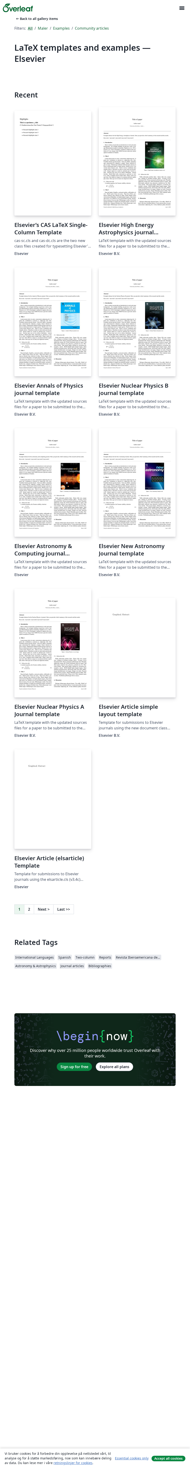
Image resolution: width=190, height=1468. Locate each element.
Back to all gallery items (36, 18)
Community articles (92, 28)
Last (63, 909)
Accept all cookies (168, 1458)
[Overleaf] (18, 8)
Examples (61, 28)
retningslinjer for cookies (73, 1463)
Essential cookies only (132, 1458)
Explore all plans (114, 1066)
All (30, 28)
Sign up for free (74, 1066)
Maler (43, 28)
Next (44, 909)
